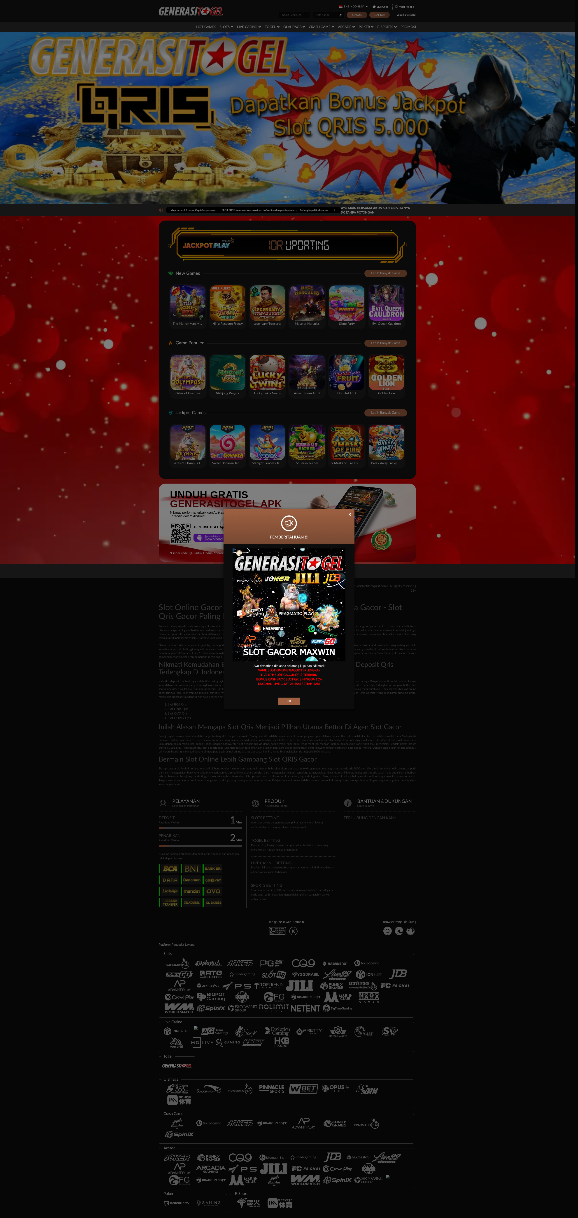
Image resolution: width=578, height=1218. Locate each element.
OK (289, 701)
